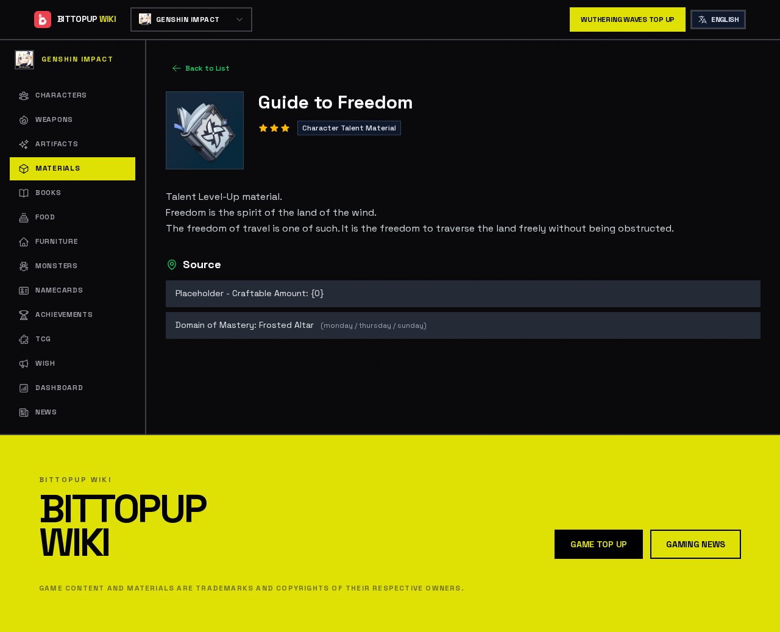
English (725, 19)
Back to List (207, 68)
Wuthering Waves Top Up (628, 19)
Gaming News (695, 544)
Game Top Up (598, 544)
